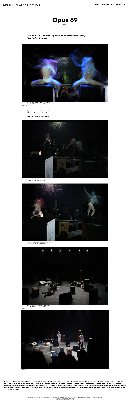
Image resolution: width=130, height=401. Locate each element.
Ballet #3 (70, 383)
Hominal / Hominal (103, 381)
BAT (6, 387)
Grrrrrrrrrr (118, 383)
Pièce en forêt (12, 383)
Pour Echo (7, 381)
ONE (37, 385)
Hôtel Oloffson (94, 385)
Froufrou (123, 385)
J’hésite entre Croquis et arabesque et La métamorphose (66, 381)
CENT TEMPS (16, 381)
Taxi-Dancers (51, 385)
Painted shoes (29, 385)
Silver (86, 385)
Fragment (21, 383)
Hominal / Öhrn (100, 383)
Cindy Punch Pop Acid (65, 387)
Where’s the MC (73, 385)
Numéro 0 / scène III (40, 381)
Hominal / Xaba (79, 383)
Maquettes (62, 383)
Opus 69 (105, 387)
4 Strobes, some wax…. (94, 387)
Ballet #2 (43, 385)
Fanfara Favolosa (90, 381)
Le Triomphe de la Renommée (109, 385)
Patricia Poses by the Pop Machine (37, 387)
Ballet (81, 385)
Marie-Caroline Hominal (21, 5)
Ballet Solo (110, 383)
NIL (24, 387)
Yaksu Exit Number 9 (79, 387)
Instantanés (30, 383)
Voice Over (53, 387)
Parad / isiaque (90, 383)
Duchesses (113, 387)
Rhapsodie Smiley (26, 381)
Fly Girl (6, 389)
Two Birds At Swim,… (15, 387)
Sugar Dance (39, 383)
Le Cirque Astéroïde (50, 383)
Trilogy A (121, 387)
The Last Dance (62, 385)
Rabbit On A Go (14, 389)
